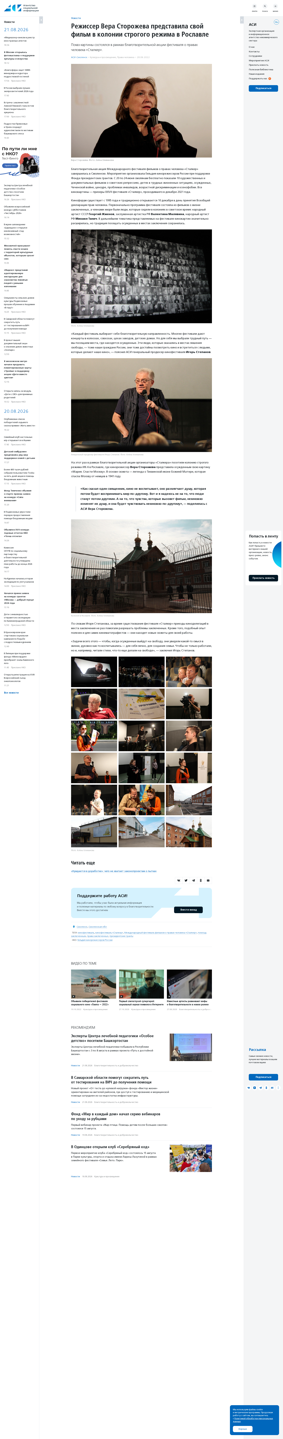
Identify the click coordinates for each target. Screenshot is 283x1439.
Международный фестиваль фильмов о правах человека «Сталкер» (160, 932)
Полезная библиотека (261, 69)
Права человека (125, 57)
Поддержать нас (258, 78)
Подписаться (263, 88)
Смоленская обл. (98, 926)
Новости (76, 18)
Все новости (11, 692)
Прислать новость (258, 65)
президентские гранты (121, 936)
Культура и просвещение (103, 57)
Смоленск (82, 926)
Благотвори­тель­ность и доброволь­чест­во (199, 1009)
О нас (252, 47)
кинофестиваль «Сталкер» (109, 932)
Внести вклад (188, 909)
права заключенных (97, 936)
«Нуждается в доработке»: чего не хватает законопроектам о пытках (114, 871)
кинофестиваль (86, 932)
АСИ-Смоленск (79, 57)
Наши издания (256, 74)
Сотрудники (255, 56)
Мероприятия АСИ (259, 60)
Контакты (254, 51)
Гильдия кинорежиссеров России (95, 940)
